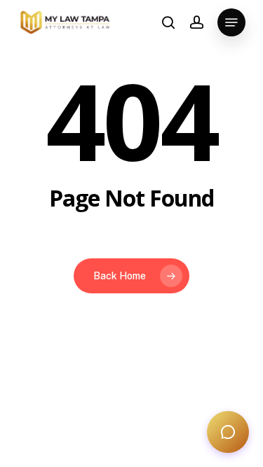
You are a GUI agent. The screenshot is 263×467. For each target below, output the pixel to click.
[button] (231, 22)
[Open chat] (228, 432)
